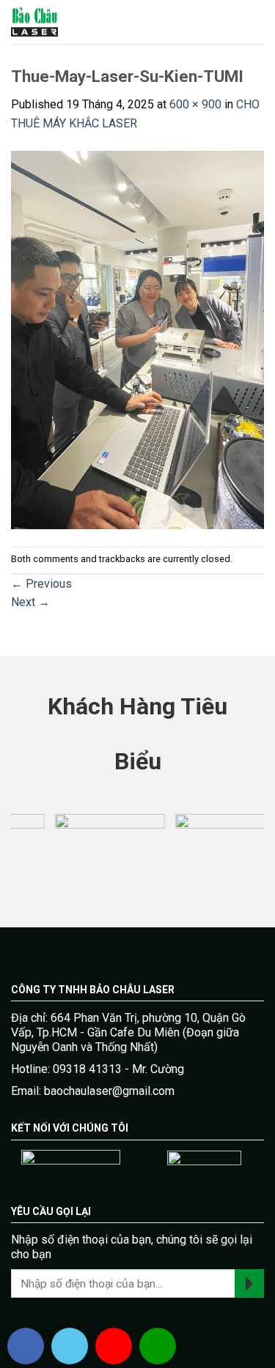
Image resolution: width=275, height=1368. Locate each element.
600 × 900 (195, 104)
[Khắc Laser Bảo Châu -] (62, 22)
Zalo (69, 1346)
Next (30, 602)
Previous (41, 584)
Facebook (25, 1346)
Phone (157, 1346)
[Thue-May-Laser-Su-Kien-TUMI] (137, 338)
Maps (113, 1346)
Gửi (249, 1283)
